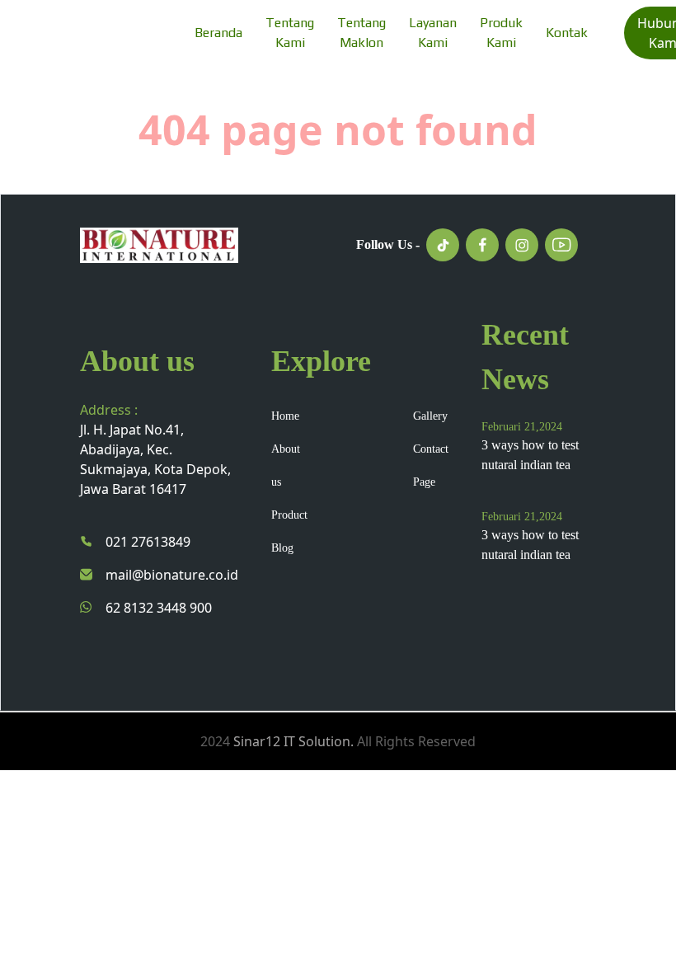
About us (285, 465)
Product (289, 515)
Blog (282, 548)
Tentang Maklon (361, 32)
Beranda (218, 32)
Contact (430, 449)
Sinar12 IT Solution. (293, 741)
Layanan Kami (433, 32)
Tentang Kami (289, 32)
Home (285, 416)
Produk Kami (501, 32)
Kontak (567, 32)
